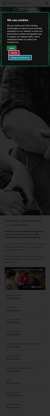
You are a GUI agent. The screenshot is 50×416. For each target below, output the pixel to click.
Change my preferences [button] (20, 58)
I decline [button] (14, 53)
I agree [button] (11, 48)
